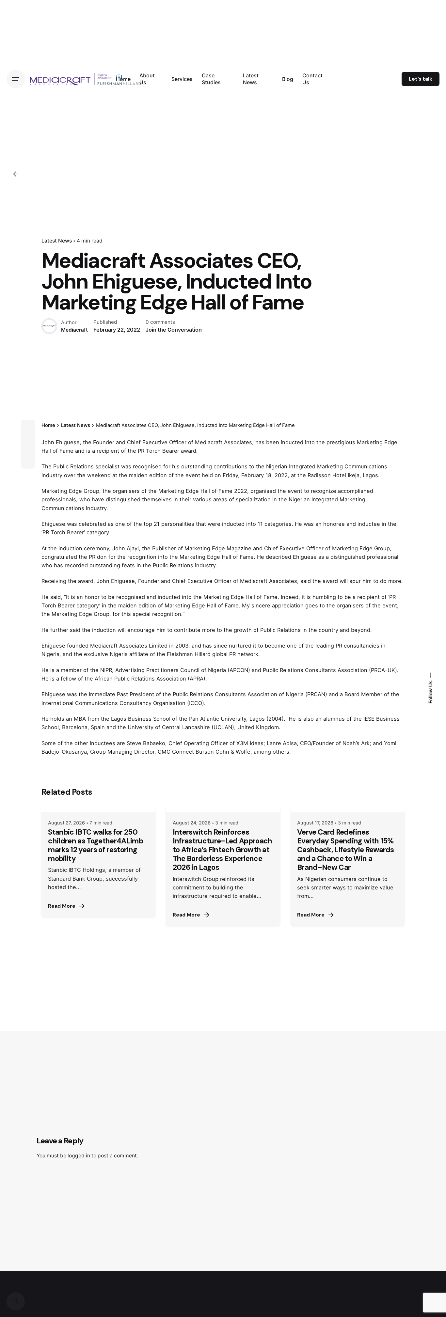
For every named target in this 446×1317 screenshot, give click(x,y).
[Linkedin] (28, 450)
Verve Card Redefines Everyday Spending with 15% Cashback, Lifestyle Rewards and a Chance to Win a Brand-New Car (345, 849)
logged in (79, 1155)
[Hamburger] (16, 79)
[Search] (16, 1301)
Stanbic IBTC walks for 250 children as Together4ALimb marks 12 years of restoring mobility (95, 845)
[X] (28, 438)
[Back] (16, 174)
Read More (61, 906)
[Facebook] (28, 426)
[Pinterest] (28, 462)
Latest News (56, 241)
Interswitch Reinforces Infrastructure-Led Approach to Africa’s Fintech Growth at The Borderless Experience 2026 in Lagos (222, 849)
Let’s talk (420, 79)
